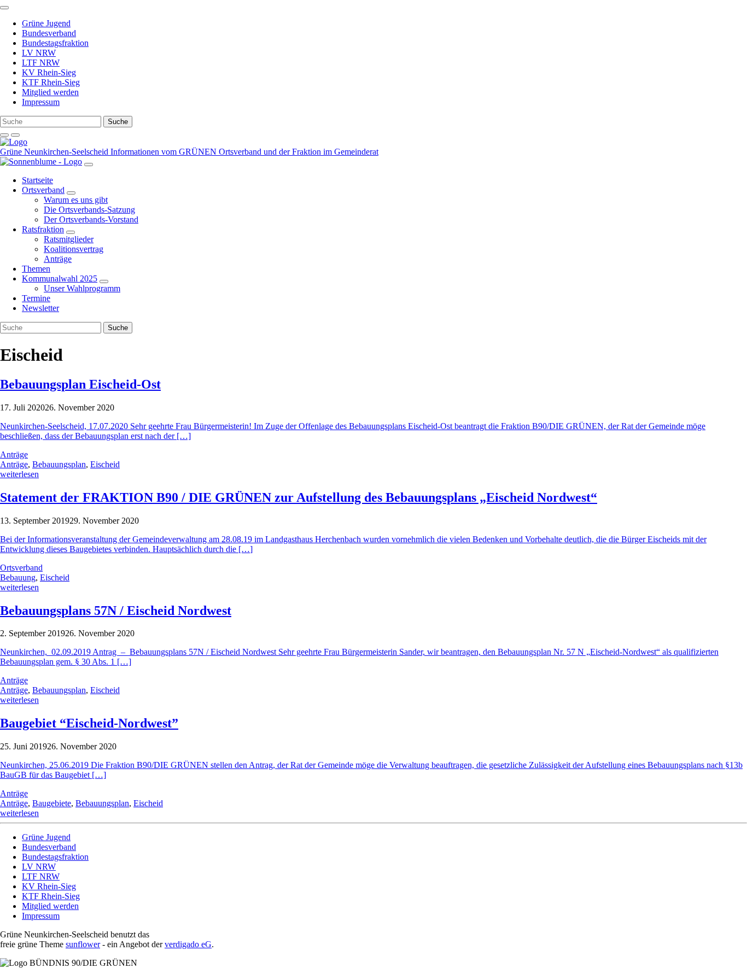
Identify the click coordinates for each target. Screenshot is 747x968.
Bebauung (18, 577)
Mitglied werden (50, 92)
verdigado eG (188, 944)
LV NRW (39, 52)
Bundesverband (49, 33)
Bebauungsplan (59, 464)
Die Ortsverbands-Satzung (89, 209)
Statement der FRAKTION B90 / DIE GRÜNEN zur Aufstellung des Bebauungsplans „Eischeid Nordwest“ (298, 497)
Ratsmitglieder (69, 239)
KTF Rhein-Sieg (51, 82)
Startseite (37, 180)
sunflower (83, 944)
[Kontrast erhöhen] (15, 135)
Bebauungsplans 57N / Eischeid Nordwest (115, 610)
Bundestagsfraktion (55, 43)
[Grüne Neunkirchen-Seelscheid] (13, 141)
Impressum (41, 102)
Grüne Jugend (46, 23)
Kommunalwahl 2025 (59, 278)
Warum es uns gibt (76, 199)
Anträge (58, 258)
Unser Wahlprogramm (82, 288)
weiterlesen (19, 474)
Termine (36, 298)
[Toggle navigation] (4, 7)
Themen (36, 268)
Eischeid (105, 464)
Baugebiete (51, 803)
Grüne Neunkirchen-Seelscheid (55, 151)
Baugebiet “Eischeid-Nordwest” (89, 723)
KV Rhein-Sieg (49, 72)
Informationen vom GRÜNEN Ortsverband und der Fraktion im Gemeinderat (244, 151)
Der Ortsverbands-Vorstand (91, 219)
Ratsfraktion (43, 229)
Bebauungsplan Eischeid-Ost (80, 384)
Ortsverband (43, 190)
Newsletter (40, 308)
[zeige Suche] (4, 135)
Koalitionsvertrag (73, 249)
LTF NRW (41, 62)
